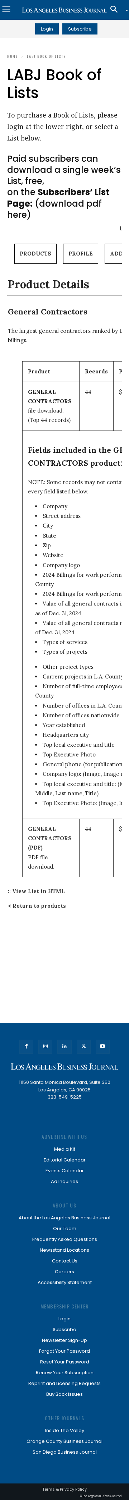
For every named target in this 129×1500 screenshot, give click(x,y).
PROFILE (80, 253)
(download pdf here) (58, 203)
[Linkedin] (64, 1047)
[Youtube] (103, 1047)
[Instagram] (45, 1047)
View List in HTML (38, 891)
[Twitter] (84, 1047)
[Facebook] (26, 1047)
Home (12, 56)
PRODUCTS (35, 253)
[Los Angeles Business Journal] (64, 10)
